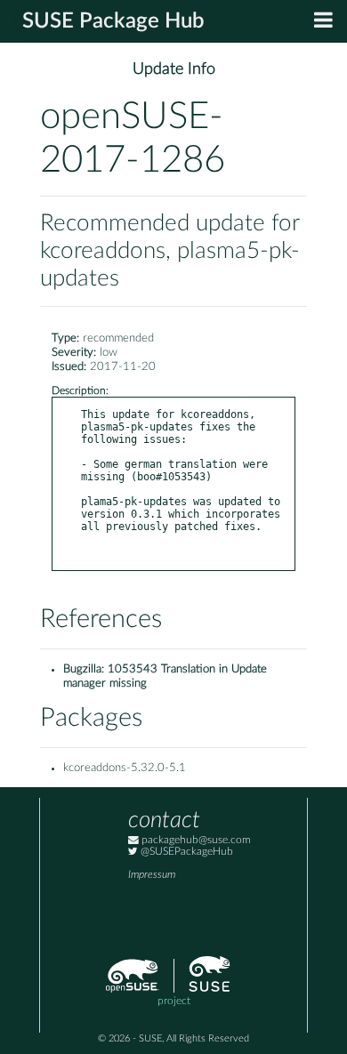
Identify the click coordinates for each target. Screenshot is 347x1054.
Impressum (151, 875)
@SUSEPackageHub (185, 852)
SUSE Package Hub (113, 21)
